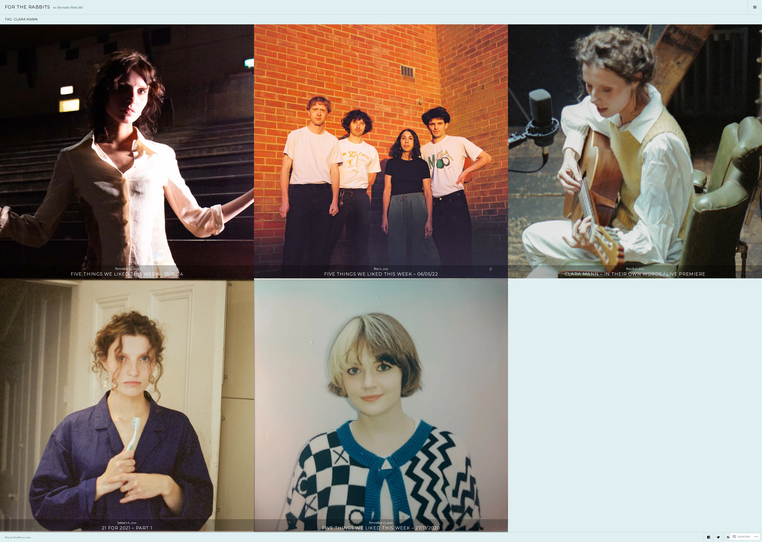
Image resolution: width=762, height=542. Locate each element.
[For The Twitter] (718, 537)
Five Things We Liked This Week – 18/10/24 (127, 274)
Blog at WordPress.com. (18, 537)
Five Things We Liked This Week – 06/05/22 (381, 274)
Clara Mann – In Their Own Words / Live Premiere (635, 274)
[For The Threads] (728, 537)
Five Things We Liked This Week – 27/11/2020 (381, 528)
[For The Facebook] (708, 537)
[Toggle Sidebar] (755, 7)
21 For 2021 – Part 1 (127, 528)
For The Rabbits (27, 7)
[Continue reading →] (127, 151)
